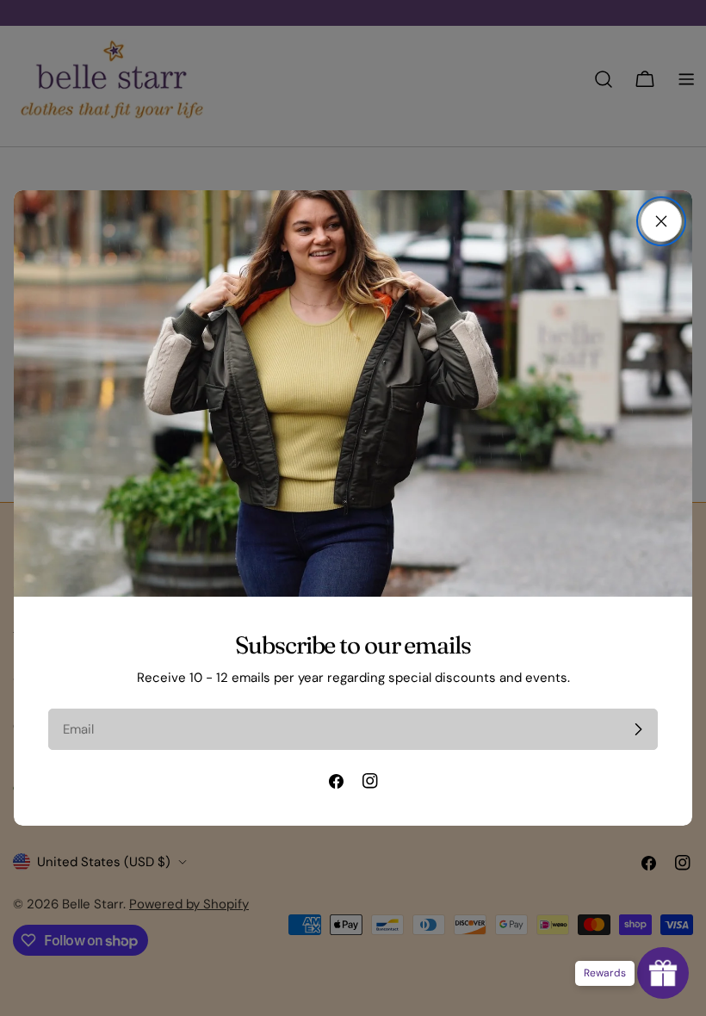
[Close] (661, 221)
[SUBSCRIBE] (638, 729)
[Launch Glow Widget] (663, 973)
